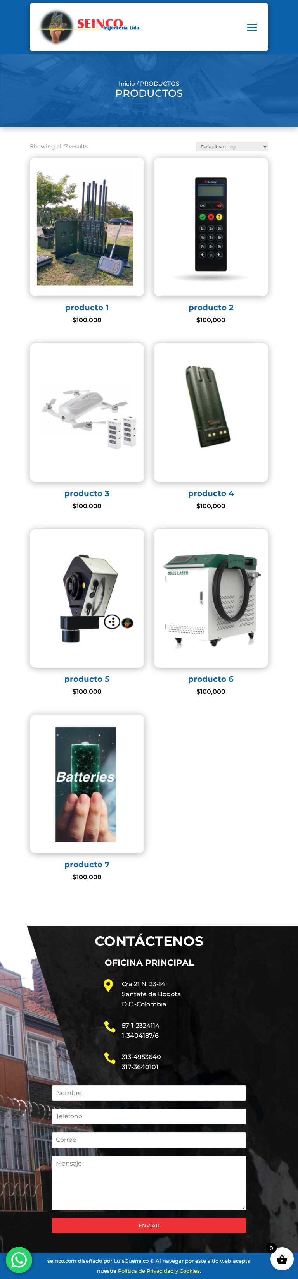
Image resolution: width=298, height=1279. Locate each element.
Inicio (127, 83)
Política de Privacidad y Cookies (159, 1271)
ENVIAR (149, 1225)
